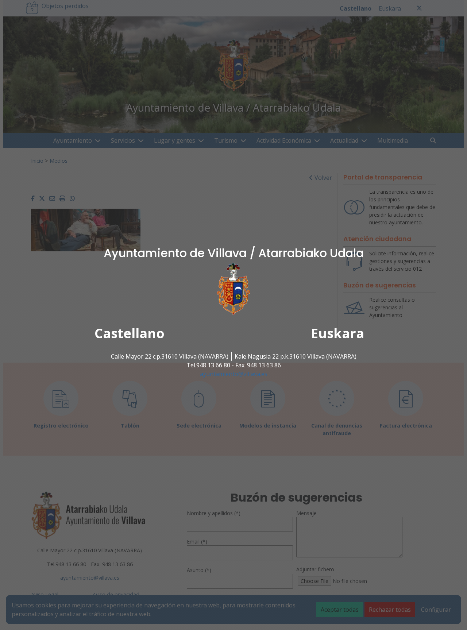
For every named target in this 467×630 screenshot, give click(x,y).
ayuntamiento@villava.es (233, 374)
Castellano (129, 333)
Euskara (337, 333)
